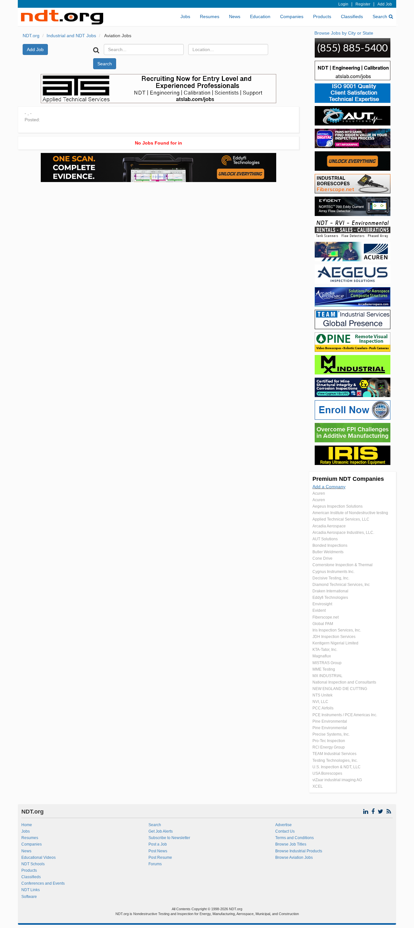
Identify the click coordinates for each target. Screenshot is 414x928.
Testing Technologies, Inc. (335, 760)
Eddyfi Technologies (330, 597)
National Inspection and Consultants (344, 682)
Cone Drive (322, 558)
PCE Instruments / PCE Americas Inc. (344, 715)
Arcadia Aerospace (329, 526)
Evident (319, 610)
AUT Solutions (325, 539)
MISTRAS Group (327, 663)
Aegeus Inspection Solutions (337, 506)
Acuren (318, 493)
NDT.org (31, 35)
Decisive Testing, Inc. (330, 578)
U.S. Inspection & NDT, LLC (336, 767)
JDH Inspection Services (333, 636)
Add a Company (328, 486)
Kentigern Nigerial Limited (335, 643)
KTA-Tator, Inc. (324, 649)
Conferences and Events (43, 883)
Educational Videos (38, 857)
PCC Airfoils (322, 708)
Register (362, 4)
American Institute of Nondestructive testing (350, 513)
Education (260, 16)
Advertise (283, 825)
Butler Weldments (327, 552)
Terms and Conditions (294, 838)
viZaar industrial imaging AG (337, 780)
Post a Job (157, 844)
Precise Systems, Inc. (331, 734)
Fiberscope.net (325, 617)
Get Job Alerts (160, 831)
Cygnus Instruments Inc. (333, 571)
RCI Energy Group (328, 747)
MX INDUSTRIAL (327, 676)
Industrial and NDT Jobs (71, 35)
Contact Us (285, 831)
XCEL (317, 786)
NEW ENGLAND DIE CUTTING (339, 688)
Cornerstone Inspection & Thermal (342, 565)
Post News (157, 851)
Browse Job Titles (290, 844)
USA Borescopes (327, 773)
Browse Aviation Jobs (294, 857)
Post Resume (160, 857)
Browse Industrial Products (298, 851)
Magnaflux (321, 656)
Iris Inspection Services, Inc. (336, 630)
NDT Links (30, 890)
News (234, 16)
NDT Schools (33, 864)
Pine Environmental (329, 721)
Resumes (209, 16)
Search (380, 16)
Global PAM (322, 623)
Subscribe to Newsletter (169, 838)
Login (343, 4)
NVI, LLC (320, 701)
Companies (291, 16)
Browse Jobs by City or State (343, 33)
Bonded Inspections (329, 545)
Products (322, 16)
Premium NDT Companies (348, 479)
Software (29, 896)
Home (26, 825)
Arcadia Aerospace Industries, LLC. (343, 532)
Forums (155, 864)
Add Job (384, 4)
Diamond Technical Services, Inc (341, 584)
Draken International (330, 591)
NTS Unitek (322, 695)
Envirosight (322, 604)
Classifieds (352, 16)
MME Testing (323, 669)
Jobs (185, 16)
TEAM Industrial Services (334, 753)
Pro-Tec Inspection (328, 741)
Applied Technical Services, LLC (340, 519)
